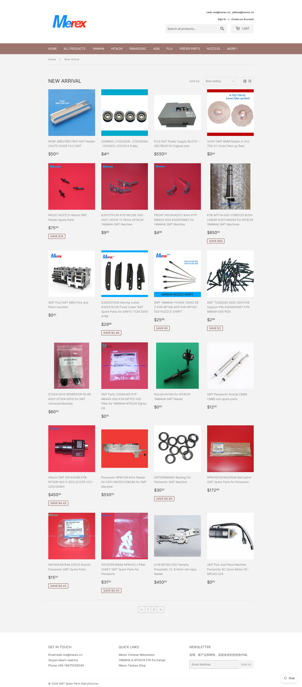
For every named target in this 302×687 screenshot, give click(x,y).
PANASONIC (137, 48)
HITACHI (116, 48)
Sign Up (246, 664)
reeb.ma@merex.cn (69, 654)
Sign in (222, 19)
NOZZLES (213, 48)
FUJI (169, 48)
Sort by (194, 81)
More (231, 48)
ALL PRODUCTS (74, 48)
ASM (156, 48)
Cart (245, 28)
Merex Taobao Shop (132, 665)
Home (52, 48)
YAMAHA (98, 48)
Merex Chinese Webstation (136, 654)
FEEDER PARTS (190, 48)
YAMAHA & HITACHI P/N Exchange (142, 660)
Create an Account (242, 19)
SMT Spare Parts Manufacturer (79, 683)
